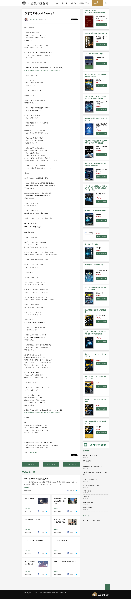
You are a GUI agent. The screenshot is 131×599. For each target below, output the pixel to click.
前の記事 (31, 464)
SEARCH (106, 3)
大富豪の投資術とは (28, 593)
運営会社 (58, 593)
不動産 (93, 520)
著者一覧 (64, 3)
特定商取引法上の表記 (49, 593)
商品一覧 (73, 3)
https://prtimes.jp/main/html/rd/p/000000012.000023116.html (42, 70)
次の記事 (71, 464)
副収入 (98, 520)
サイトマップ (38, 593)
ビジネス (86, 520)
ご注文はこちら (101, 24)
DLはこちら (101, 44)
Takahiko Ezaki (33, 19)
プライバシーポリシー (68, 593)
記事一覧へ (51, 464)
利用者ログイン (83, 3)
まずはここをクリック (97, 4)
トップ (56, 3)
